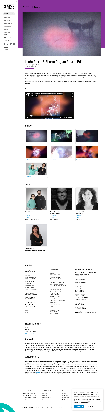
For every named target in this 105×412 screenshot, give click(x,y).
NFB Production (65, 395)
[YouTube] (14, 44)
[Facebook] (4, 44)
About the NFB (8, 37)
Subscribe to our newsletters (29, 393)
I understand (79, 406)
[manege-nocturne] (36, 198)
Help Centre (44, 393)
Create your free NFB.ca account (30, 395)
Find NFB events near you (28, 399)
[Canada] (25, 408)
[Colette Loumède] (87, 198)
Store (43, 402)
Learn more (90, 406)
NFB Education (65, 399)
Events (6, 30)
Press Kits (7, 18)
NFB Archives (65, 402)
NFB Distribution (65, 397)
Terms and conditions (66, 407)
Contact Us (44, 395)
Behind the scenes (9, 27)
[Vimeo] (11, 44)
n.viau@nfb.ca (29, 333)
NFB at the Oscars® (7, 33)
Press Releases (8, 24)
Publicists (7, 21)
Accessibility (58, 407)
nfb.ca (38, 372)
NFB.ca (63, 404)
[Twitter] (7, 44)
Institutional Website (50, 407)
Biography (28, 215)
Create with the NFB (46, 397)
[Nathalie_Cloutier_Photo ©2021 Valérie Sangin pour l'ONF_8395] (36, 235)
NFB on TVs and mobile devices (29, 397)
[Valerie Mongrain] (61, 198)
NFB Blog (64, 393)
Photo (27, 217)
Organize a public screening (48, 399)
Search (6, 13)
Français (6, 49)
